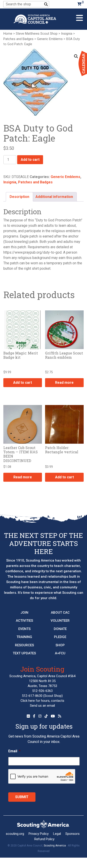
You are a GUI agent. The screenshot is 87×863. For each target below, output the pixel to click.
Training (24, 637)
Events (24, 629)
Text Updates (24, 653)
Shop (60, 645)
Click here (28, 701)
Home (7, 34)
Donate (60, 629)
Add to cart (30, 159)
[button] (76, 56)
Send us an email (42, 706)
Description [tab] (19, 197)
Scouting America (55, 845)
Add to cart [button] (22, 382)
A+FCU (60, 653)
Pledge (60, 637)
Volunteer (60, 621)
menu (79, 16)
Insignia (66, 34)
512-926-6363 (42, 691)
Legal (57, 834)
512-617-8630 (32, 696)
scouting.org (15, 834)
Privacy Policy (39, 834)
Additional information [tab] (54, 197)
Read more (64, 382)
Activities (24, 621)
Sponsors (72, 834)
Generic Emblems (50, 39)
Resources (24, 645)
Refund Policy (44, 839)
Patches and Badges (18, 39)
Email (14, 751)
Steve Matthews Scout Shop (37, 34)
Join (24, 613)
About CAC (60, 613)
